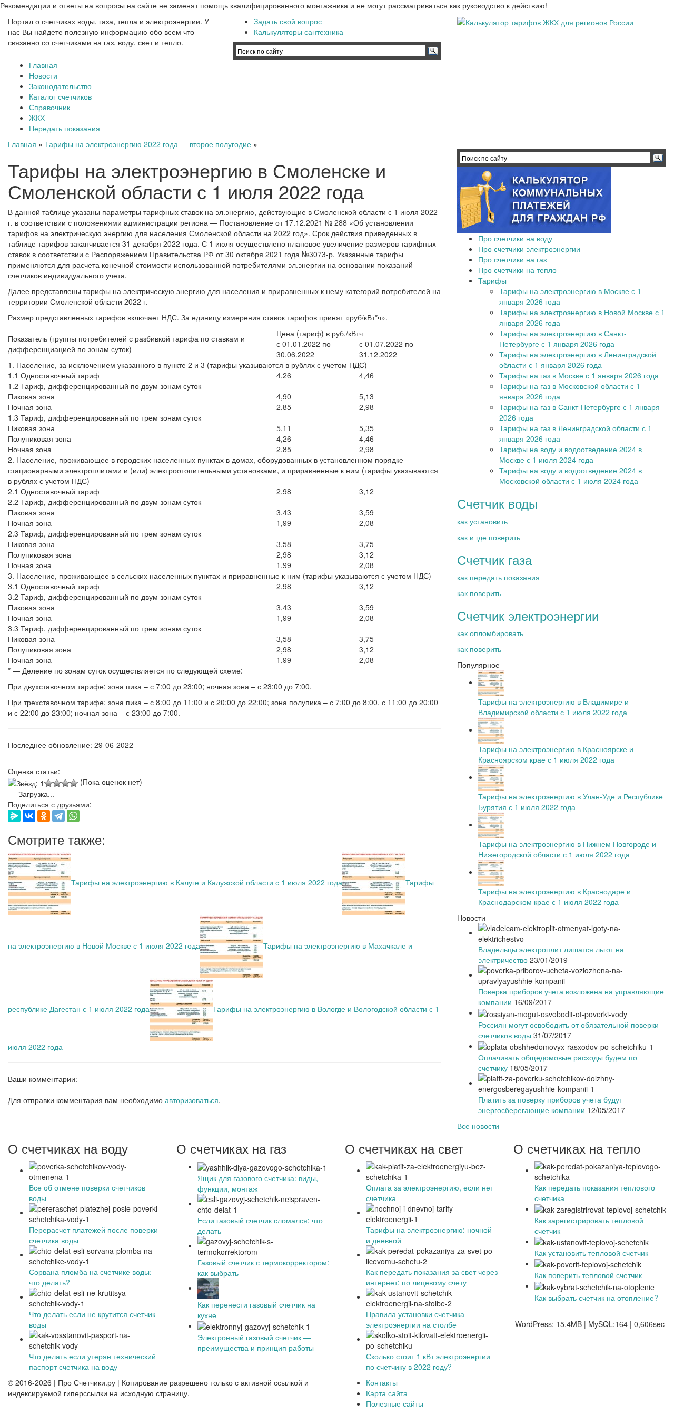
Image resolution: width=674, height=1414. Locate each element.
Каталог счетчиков (60, 96)
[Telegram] (58, 816)
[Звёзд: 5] (74, 783)
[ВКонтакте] (29, 816)
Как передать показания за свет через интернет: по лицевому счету (432, 1277)
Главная (43, 65)
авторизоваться (192, 1100)
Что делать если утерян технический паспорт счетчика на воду (92, 1361)
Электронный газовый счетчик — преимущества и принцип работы (255, 1342)
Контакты (382, 1382)
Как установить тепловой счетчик (591, 1252)
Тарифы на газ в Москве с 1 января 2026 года (579, 375)
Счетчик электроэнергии (528, 615)
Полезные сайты (394, 1403)
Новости (43, 75)
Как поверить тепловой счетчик (588, 1275)
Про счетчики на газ (512, 259)
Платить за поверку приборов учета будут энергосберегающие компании (550, 1104)
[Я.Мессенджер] (14, 816)
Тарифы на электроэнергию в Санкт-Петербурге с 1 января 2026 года (563, 338)
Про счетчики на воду (515, 238)
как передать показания (498, 577)
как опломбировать (490, 633)
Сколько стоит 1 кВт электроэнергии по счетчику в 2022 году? (428, 1361)
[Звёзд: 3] (57, 783)
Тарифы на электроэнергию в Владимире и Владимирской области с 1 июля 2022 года (553, 706)
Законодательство (60, 86)
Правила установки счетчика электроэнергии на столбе (415, 1319)
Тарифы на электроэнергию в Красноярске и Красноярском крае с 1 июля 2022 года (555, 754)
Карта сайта (387, 1393)
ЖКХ (37, 117)
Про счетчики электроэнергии (529, 248)
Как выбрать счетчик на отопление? (596, 1297)
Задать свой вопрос (288, 21)
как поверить (479, 593)
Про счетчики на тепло (517, 270)
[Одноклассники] (43, 816)
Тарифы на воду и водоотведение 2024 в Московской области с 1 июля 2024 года (570, 475)
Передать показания (64, 128)
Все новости (478, 1125)
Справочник (49, 107)
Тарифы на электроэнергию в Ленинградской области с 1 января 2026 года (577, 359)
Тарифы (492, 280)
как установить (482, 521)
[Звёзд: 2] (48, 783)
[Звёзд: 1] (26, 783)
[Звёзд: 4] (65, 783)
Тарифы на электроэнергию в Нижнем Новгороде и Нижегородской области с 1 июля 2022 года (567, 849)
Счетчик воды (497, 503)
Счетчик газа (494, 559)
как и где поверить (488, 537)
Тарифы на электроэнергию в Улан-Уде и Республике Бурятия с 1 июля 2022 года (570, 801)
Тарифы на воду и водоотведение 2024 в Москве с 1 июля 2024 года (570, 454)
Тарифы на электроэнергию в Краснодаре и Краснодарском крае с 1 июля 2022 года (554, 896)
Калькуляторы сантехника (298, 31)
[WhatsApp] (73, 816)
